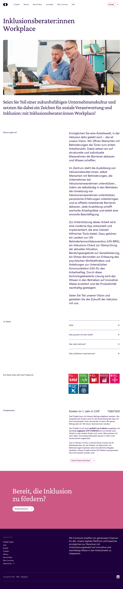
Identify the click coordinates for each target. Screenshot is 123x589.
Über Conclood (62, 4)
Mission (26, 4)
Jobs (4, 545)
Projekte (17, 4)
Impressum (24, 577)
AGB (17, 577)
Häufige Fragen (8, 542)
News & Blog (37, 4)
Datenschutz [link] (7, 563)
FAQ (73, 4)
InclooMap (49, 4)
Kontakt (5, 548)
